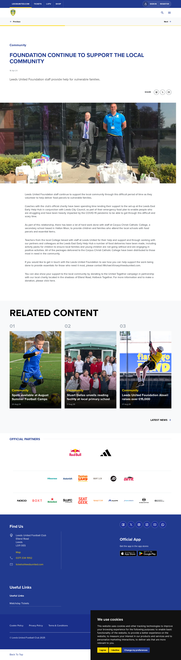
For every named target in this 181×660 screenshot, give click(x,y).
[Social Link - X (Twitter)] (131, 524)
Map (18, 552)
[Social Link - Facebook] (123, 524)
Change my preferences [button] (135, 650)
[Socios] (67, 500)
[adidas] (105, 452)
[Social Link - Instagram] (139, 524)
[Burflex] (98, 478)
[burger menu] (169, 12)
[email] (168, 92)
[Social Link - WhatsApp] (162, 524)
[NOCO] (21, 500)
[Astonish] (67, 478)
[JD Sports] (113, 478)
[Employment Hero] (144, 500)
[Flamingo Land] (82, 478)
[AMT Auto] (128, 478)
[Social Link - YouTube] (154, 524)
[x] (162, 92)
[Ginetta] (98, 500)
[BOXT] (37, 500)
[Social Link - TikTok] (147, 524)
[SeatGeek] (82, 500)
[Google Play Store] (147, 554)
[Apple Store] (128, 554)
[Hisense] (52, 478)
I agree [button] (103, 650)
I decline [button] (115, 650)
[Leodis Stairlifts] (128, 500)
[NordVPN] (113, 500)
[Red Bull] (75, 452)
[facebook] (156, 92)
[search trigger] (162, 12)
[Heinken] (52, 500)
